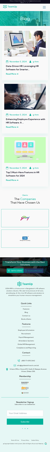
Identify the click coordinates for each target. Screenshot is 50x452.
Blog (26, 312)
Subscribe (25, 422)
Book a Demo (26, 319)
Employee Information (26, 330)
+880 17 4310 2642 (28, 361)
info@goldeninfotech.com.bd (34, 1)
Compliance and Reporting (26, 348)
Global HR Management (26, 344)
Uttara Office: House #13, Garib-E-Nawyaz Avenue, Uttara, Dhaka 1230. (28, 370)
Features (26, 309)
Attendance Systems (26, 341)
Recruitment (26, 334)
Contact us (26, 316)
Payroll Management (26, 337)
